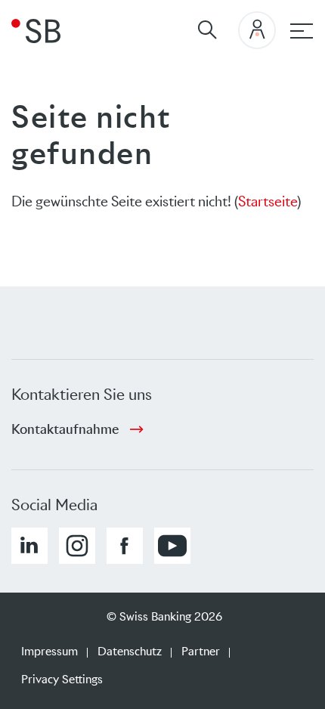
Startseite (267, 201)
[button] (29, 546)
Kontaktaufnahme (65, 429)
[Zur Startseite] (35, 30)
